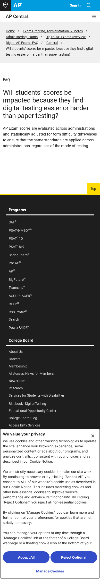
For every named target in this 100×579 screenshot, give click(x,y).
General (52, 43)
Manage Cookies (50, 571)
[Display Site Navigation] (94, 16)
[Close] (92, 436)
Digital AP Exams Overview (66, 37)
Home (10, 31)
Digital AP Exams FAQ (22, 43)
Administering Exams (22, 37)
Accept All (26, 557)
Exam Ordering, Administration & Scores (53, 31)
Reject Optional (73, 557)
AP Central (17, 16)
